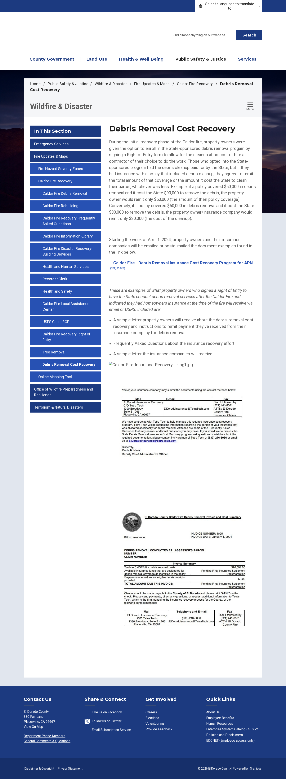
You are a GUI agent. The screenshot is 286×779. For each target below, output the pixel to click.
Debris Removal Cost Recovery (69, 364)
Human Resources (219, 724)
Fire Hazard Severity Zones (60, 168)
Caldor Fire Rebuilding (60, 206)
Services (247, 59)
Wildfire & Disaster (111, 84)
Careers (151, 712)
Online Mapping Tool (55, 377)
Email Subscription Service (111, 730)
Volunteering (155, 724)
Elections (152, 718)
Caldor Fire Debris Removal (65, 193)
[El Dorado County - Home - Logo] (61, 35)
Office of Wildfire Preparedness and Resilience (63, 392)
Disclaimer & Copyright (39, 768)
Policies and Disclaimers (224, 735)
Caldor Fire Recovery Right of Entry (66, 337)
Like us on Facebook (107, 712)
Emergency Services (51, 144)
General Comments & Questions (47, 741)
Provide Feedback (159, 729)
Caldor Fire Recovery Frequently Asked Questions (69, 221)
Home (35, 84)
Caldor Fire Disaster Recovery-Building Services (68, 251)
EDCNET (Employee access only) (230, 741)
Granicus (256, 768)
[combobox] (228, 6)
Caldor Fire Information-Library (68, 236)
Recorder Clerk (55, 279)
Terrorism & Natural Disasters (58, 407)
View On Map (33, 727)
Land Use (96, 59)
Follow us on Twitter (106, 721)
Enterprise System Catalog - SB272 (232, 729)
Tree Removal (54, 352)
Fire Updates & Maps (152, 84)
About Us (213, 712)
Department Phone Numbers (44, 736)
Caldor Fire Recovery (195, 84)
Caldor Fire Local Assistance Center (66, 306)
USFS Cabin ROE (56, 321)
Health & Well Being (141, 59)
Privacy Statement (70, 768)
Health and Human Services (66, 266)
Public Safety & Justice (200, 59)
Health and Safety (57, 291)
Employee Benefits (220, 718)
